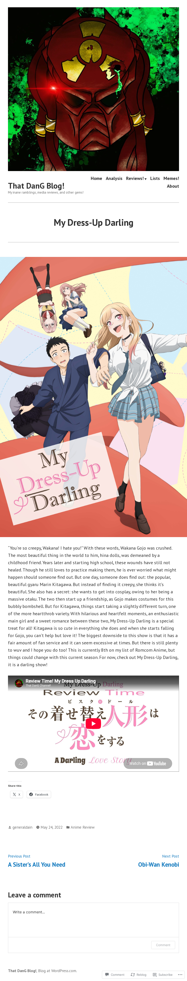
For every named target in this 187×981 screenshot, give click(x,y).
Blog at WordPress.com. (57, 970)
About (173, 186)
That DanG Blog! (36, 185)
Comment (163, 945)
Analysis (114, 179)
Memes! (171, 179)
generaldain (22, 827)
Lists (155, 179)
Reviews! (135, 179)
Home (96, 179)
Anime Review (83, 827)
